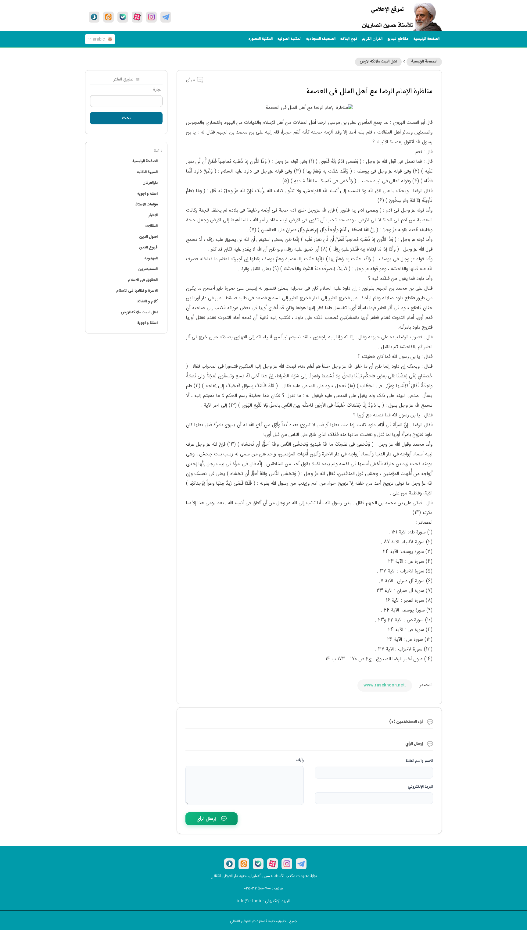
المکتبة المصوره (260, 39)
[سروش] (94, 17)
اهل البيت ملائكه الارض (378, 61)
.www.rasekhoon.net (385, 685)
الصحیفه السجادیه (320, 39)
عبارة (157, 89)
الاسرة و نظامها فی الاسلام (137, 290)
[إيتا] (108, 17)
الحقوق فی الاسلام (143, 280)
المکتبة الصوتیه (289, 39)
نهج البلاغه (348, 39)
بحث (126, 118)
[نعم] (122, 17)
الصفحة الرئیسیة (426, 39)
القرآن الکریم (372, 39)
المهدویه (151, 258)
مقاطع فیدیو (397, 39)
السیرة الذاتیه (147, 172)
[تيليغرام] (165, 17)
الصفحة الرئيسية (424, 61)
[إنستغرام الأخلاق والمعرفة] (151, 17)
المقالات (151, 226)
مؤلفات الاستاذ (146, 204)
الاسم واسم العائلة (419, 761)
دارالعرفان (150, 183)
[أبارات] (137, 17)
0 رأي (191, 80)
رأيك (300, 760)
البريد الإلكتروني (420, 786)
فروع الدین (148, 247)
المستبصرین (148, 269)
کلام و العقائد (147, 301)
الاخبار (153, 215)
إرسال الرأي (206, 819)
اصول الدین (148, 236)
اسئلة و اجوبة (147, 194)
